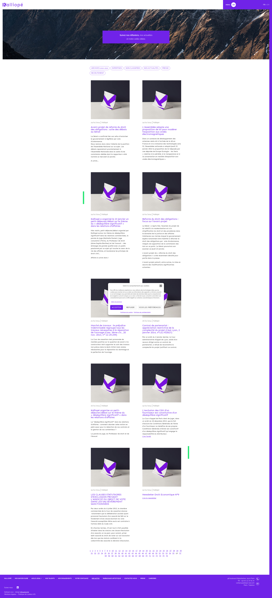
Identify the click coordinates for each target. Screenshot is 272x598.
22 (153, 551)
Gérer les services (116, 301)
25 (164, 551)
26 (167, 551)
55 (173, 553)
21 (150, 551)
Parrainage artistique (112, 578)
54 (170, 553)
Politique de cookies (126, 312)
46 (143, 553)
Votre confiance (81, 578)
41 (126, 553)
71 (150, 556)
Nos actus (95, 578)
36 (109, 553)
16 (133, 551)
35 (105, 553)
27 (170, 551)
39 (119, 553)
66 (133, 556)
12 (119, 551)
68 (140, 556)
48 (150, 553)
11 (116, 551)
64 (126, 556)
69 (143, 556)
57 (180, 553)
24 (160, 551)
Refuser (130, 307)
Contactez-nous (130, 578)
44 (136, 553)
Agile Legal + (36, 578)
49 (153, 553)
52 (163, 553)
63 (123, 556)
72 (153, 556)
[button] (161, 286)
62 (119, 556)
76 (167, 556)
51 (160, 553)
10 (113, 551)
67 (136, 556)
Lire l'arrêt (146, 436)
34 (102, 553)
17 (136, 551)
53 (167, 553)
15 (130, 551)
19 (143, 551)
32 (95, 553)
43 (133, 553)
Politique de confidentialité (142, 312)
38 (116, 553)
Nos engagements (65, 578)
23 (157, 551)
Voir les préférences (150, 307)
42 (129, 553)
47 (146, 553)
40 (122, 553)
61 (116, 556)
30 (181, 551)
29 (177, 551)
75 (163, 556)
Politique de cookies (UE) (27, 594)
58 (106, 556)
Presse (142, 578)
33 (99, 553)
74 (160, 556)
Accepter (116, 307)
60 (112, 556)
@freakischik (24, 592)
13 (123, 551)
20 (147, 551)
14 (126, 551)
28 (174, 551)
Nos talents (50, 578)
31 (92, 553)
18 (140, 551)
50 (156, 553)
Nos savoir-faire (21, 578)
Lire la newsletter (149, 498)
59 (109, 556)
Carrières (152, 578)
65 (129, 556)
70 (146, 556)
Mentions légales (10, 594)
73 (157, 556)
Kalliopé (7, 578)
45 (139, 553)
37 (112, 553)
